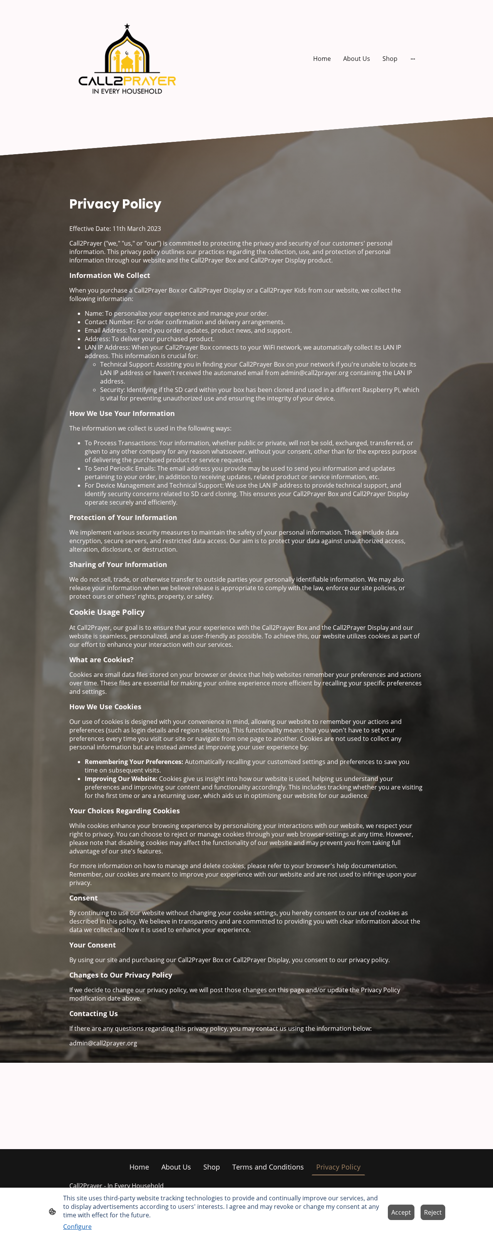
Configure (77, 1226)
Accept (401, 1212)
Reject (433, 1212)
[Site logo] (127, 58)
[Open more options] (413, 58)
